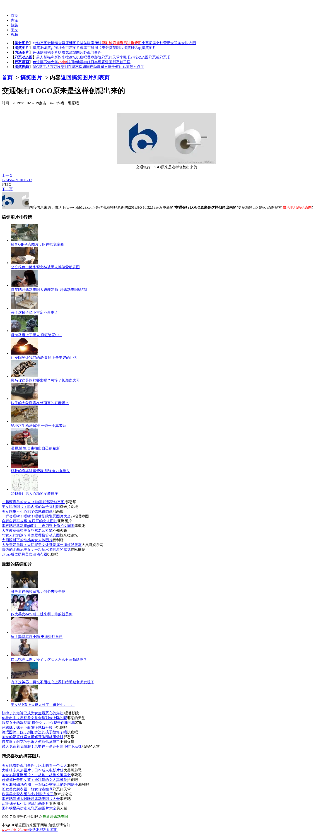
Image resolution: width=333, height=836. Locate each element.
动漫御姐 (83, 62)
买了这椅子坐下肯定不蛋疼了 (34, 312)
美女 (14, 30)
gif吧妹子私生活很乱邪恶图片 (25, 803)
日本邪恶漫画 (101, 62)
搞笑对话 (130, 48)
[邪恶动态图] (11, 5)
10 (20, 180)
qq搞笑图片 (147, 48)
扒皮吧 (81, 57)
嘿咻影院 (94, 57)
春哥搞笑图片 (112, 48)
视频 (14, 34)
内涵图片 (21, 52)
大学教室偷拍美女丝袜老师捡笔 (27, 530)
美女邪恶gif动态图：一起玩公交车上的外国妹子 (40, 784)
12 (27, 180)
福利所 (52, 57)
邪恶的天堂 (110, 57)
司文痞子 (108, 67)
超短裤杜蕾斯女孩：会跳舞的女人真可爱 (34, 780)
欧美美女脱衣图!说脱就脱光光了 (28, 794)
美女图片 (21, 43)
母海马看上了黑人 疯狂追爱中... (36, 335)
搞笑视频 (21, 67)
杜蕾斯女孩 (169, 43)
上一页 (7, 175)
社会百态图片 (69, 48)
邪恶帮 (154, 57)
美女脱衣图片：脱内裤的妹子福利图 (31, 507)
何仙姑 (120, 67)
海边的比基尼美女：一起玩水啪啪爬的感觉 (36, 549)
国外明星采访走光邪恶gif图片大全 (29, 808)
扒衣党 (63, 52)
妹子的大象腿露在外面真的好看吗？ (40, 403)
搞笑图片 (21, 48)
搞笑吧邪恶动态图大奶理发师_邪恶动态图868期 (49, 290)
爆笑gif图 (50, 48)
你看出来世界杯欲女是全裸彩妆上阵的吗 (34, 718)
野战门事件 (92, 52)
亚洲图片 (72, 43)
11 (23, 180)
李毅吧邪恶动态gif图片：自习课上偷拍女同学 (38, 526)
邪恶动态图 (23, 57)
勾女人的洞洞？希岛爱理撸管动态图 (31, 535)
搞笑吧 (38, 48)
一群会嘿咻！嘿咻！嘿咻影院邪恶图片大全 (36, 516)
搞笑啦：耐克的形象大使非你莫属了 (31, 742)
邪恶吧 (164, 57)
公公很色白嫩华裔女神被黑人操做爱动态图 (45, 267)
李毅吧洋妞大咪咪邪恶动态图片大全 (31, 799)
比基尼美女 (151, 43)
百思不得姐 (77, 67)
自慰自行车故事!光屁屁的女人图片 (29, 521)
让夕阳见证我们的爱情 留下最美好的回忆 (44, 358)
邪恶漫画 (21, 62)
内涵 (14, 20)
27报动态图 (139, 57)
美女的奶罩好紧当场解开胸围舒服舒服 (32, 737)
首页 (14, 15)
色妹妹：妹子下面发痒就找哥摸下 (29, 727)
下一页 (7, 189)
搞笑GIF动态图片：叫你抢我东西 (37, 244)
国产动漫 (93, 67)
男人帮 (41, 57)
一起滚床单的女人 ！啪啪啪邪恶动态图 (33, 502)
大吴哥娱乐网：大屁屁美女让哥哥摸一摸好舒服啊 (42, 545)
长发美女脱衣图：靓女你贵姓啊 (27, 789)
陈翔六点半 (135, 67)
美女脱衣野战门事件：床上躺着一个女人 (34, 765)
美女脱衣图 (187, 43)
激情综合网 (56, 43)
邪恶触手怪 (121, 62)
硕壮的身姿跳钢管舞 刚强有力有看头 (40, 471)
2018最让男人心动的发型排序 (34, 493)
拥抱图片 (50, 52)
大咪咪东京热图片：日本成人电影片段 (32, 770)
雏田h (71, 62)
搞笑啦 (85, 43)
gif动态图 (40, 43)
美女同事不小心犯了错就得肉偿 (27, 511)
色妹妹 (38, 52)
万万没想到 (59, 67)
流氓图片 (76, 52)
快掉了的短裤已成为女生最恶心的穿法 (33, 713)
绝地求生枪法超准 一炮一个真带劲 (38, 426)
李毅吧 (125, 57)
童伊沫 (96, 43)
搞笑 (14, 25)
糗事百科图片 (91, 48)
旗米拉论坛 (67, 57)
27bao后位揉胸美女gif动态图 (24, 554)
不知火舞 (50, 62)
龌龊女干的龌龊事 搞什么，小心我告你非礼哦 (38, 723)
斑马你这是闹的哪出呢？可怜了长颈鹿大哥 (45, 380)
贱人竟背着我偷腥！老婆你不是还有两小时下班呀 (42, 746)
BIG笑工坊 (41, 67)
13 (30, 180)
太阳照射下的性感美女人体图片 (27, 540)
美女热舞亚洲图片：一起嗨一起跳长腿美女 (36, 775)
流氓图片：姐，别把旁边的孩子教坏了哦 (34, 732)
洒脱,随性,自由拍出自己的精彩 (35, 448)
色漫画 (38, 62)
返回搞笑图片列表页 (85, 77)
